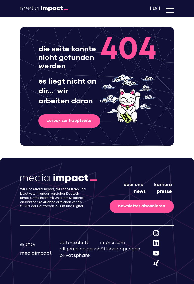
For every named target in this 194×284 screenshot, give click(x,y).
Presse (164, 192)
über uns (133, 185)
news (140, 192)
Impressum (112, 243)
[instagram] (156, 233)
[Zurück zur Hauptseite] (44, 8)
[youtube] (156, 253)
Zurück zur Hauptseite (69, 121)
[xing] (156, 263)
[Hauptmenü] (170, 9)
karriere (163, 185)
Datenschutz (74, 243)
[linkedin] (156, 243)
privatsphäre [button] (75, 256)
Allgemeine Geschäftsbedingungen (100, 249)
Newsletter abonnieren (141, 206)
